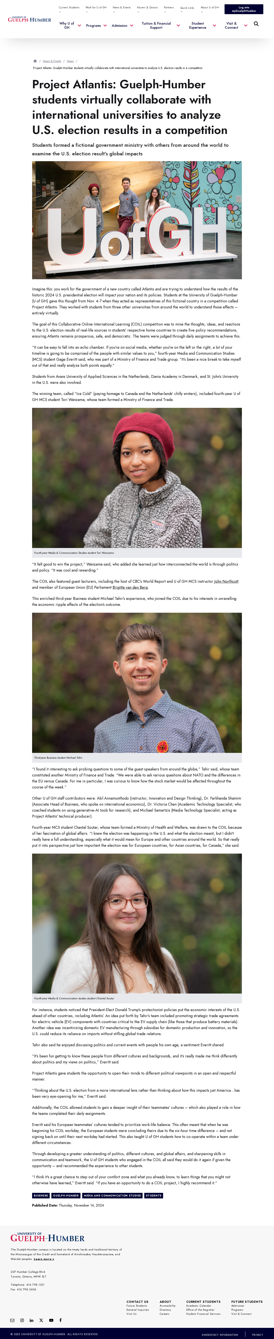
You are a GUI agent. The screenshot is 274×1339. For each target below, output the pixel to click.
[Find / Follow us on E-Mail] (12, 1320)
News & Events (52, 61)
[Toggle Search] (256, 24)
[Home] (35, 61)
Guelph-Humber (66, 1196)
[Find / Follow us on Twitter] (41, 1320)
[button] (70, 28)
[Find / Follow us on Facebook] (60, 1320)
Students (153, 1196)
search (169, 45)
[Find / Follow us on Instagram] (22, 1320)
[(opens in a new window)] (31, 1320)
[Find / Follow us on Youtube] (51, 1320)
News (70, 61)
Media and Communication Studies (112, 1196)
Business (41, 1196)
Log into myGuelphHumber (244, 9)
